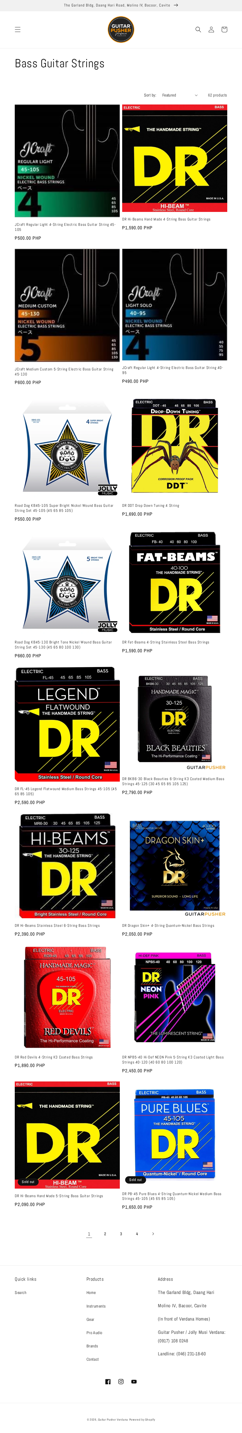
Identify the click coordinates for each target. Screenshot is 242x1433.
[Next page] (152, 1233)
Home (91, 1292)
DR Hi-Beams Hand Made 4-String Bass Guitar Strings (166, 219)
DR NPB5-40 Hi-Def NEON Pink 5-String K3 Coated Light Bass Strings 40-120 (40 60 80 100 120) (173, 1060)
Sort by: (150, 95)
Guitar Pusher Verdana (113, 1419)
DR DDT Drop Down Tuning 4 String (150, 505)
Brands (92, 1346)
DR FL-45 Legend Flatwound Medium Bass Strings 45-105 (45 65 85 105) (66, 791)
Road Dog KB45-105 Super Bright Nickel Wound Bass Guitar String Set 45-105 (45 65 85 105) (64, 508)
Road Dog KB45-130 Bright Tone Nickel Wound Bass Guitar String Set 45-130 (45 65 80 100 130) (63, 645)
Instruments (96, 1306)
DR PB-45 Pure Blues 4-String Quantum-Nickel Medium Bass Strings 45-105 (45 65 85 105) (172, 1196)
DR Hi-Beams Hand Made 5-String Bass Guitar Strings (59, 1196)
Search (21, 1292)
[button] (17, 29)
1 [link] (89, 1234)
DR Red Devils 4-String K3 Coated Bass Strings (54, 1057)
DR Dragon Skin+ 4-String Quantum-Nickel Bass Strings (168, 925)
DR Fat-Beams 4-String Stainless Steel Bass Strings (166, 642)
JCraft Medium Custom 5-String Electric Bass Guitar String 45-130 (64, 372)
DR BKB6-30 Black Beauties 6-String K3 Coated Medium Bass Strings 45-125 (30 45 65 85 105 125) (173, 781)
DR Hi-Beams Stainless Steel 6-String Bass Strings (57, 925)
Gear (90, 1319)
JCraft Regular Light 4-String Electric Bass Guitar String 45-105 (65, 227)
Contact (92, 1359)
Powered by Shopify (142, 1419)
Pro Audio (94, 1332)
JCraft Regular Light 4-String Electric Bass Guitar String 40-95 (172, 370)
